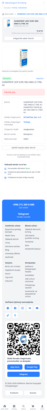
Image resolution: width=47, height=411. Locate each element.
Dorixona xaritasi (12, 246)
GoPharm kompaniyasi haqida (30, 269)
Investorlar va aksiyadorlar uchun (31, 294)
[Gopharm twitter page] (15, 315)
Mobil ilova (10, 235)
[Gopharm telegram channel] (7, 308)
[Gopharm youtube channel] (37, 308)
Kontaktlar (29, 275)
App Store (14, 367)
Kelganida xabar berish (23, 38)
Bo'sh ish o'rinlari (12, 266)
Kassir (8, 273)
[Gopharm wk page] (29, 308)
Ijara (27, 245)
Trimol (14, 7)
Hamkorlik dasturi (33, 249)
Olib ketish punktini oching (32, 236)
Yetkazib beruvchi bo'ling (32, 230)
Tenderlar (29, 241)
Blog (7, 250)
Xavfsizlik (9, 257)
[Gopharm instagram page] (22, 308)
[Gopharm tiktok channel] (7, 315)
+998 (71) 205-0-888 (23, 204)
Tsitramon (22, 7)
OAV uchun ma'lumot (30, 280)
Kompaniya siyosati (30, 286)
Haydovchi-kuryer (12, 270)
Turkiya (27, 122)
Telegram (23, 213)
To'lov (7, 243)
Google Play (32, 367)
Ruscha (33, 393)
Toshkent (14, 393)
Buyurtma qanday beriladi (13, 230)
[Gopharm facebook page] (15, 308)
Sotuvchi (9, 281)
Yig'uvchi (9, 277)
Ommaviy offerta (12, 253)
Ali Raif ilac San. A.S (21, 26)
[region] (23, 58)
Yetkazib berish (12, 239)
